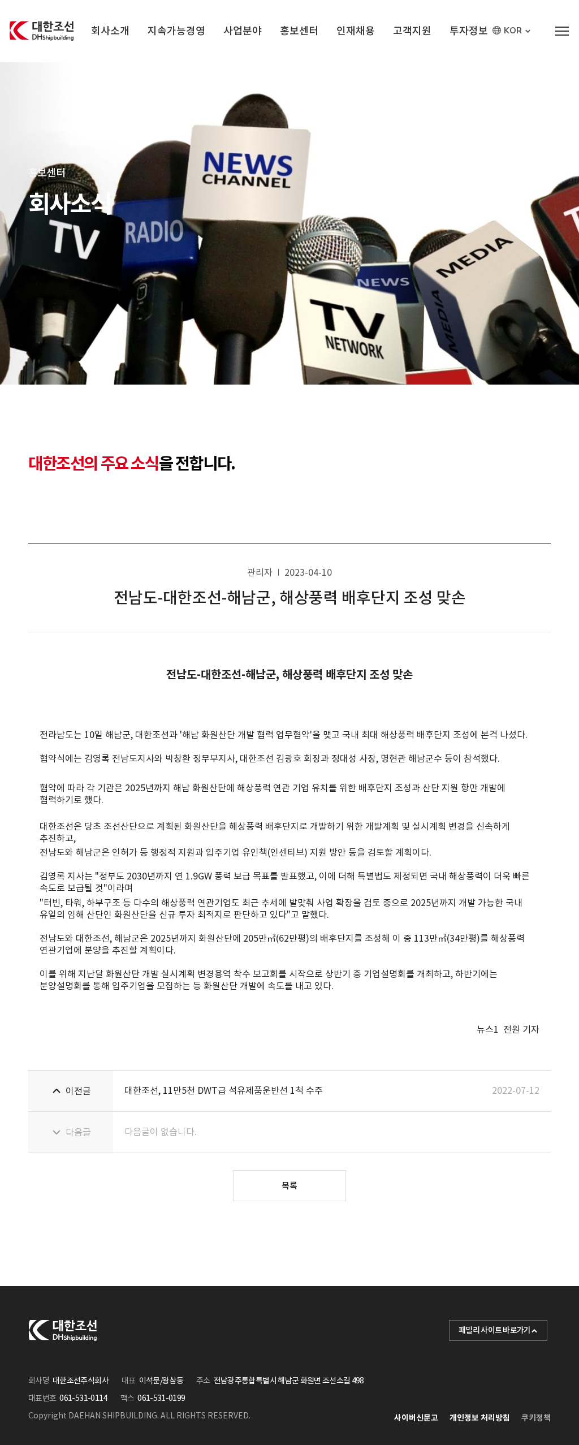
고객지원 (412, 30)
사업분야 (242, 30)
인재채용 (355, 30)
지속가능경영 (176, 30)
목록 (289, 1185)
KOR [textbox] (513, 31)
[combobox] (512, 30)
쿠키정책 (536, 1417)
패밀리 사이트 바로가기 (495, 1330)
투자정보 (469, 30)
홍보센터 (299, 30)
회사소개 (110, 30)
